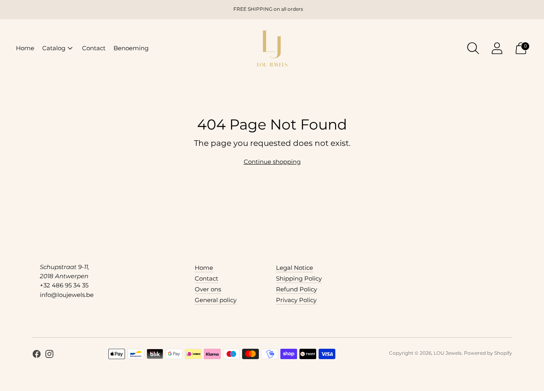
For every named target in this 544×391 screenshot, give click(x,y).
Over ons (208, 289)
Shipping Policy (299, 278)
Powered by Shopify (488, 353)
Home (25, 48)
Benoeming (131, 48)
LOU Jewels (448, 353)
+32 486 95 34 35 (64, 285)
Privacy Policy (296, 300)
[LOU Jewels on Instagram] (49, 355)
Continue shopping (272, 161)
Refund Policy (296, 289)
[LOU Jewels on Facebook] (36, 355)
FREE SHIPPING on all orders (268, 9)
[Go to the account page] (497, 48)
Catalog (53, 48)
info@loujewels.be (67, 295)
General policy (216, 300)
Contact (94, 48)
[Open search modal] (473, 48)
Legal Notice (294, 267)
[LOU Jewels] (272, 48)
